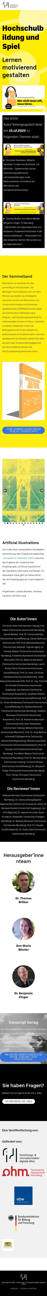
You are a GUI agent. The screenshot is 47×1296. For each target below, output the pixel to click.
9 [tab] (28, 523)
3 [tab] (10, 523)
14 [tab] (42, 523)
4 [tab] (13, 523)
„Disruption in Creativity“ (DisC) (18, 558)
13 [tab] (39, 523)
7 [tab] (22, 523)
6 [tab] (19, 523)
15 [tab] (23, 524)
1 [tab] (5, 523)
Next (41, 490)
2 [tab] (7, 523)
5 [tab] (16, 523)
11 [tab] (33, 523)
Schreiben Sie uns (18, 1101)
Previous (5, 490)
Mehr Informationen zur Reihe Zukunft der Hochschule (23, 1057)
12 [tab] (36, 523)
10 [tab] (30, 523)
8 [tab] (25, 523)
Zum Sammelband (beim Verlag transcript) (24, 430)
